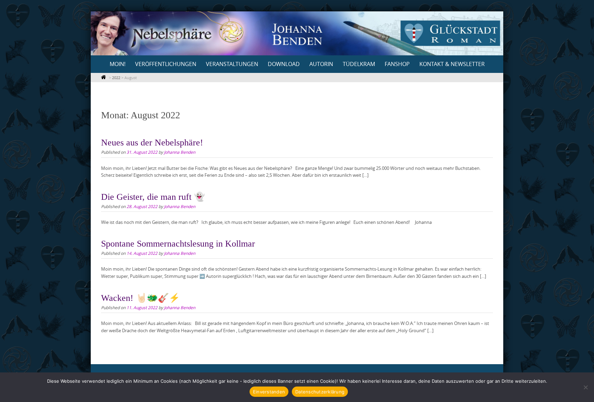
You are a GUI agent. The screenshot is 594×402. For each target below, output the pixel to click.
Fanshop (397, 64)
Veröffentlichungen (165, 64)
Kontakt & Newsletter (452, 64)
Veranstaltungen (232, 64)
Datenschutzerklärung (319, 391)
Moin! (117, 64)
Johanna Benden (179, 152)
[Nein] (585, 387)
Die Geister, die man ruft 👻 (153, 197)
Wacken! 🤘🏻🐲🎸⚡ (140, 298)
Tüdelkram (359, 64)
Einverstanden (269, 391)
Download (284, 64)
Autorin (321, 64)
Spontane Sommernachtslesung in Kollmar (178, 244)
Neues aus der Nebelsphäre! (152, 143)
